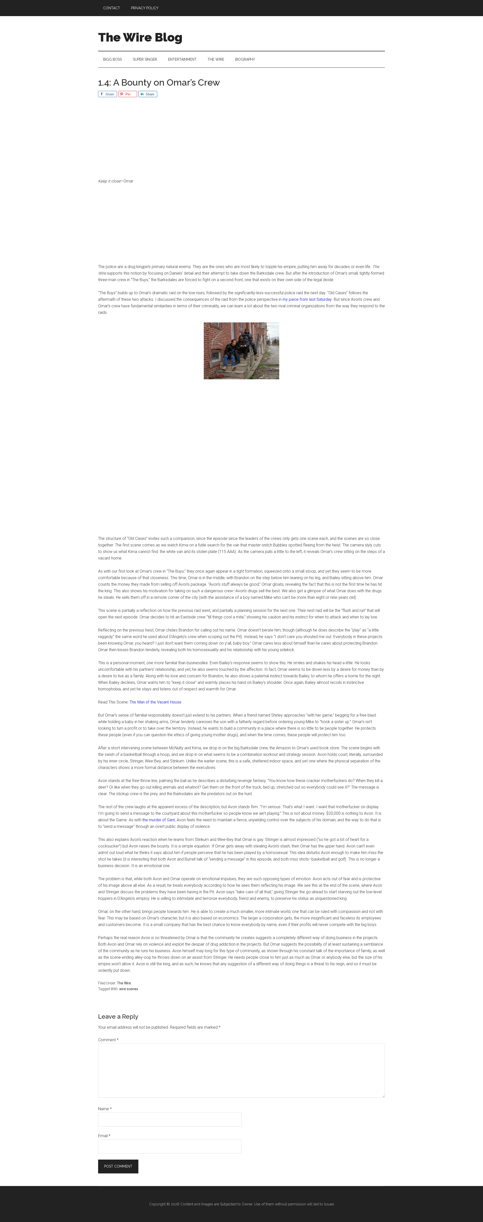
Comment (108, 1040)
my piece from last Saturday (307, 299)
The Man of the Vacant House (155, 702)
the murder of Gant (158, 820)
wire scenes (128, 989)
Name (105, 1108)
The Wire (124, 983)
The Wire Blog (140, 37)
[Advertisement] (241, 140)
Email (104, 1135)
